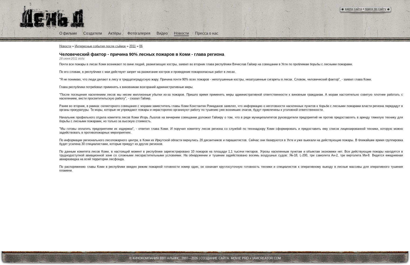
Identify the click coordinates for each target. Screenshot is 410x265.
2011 (132, 46)
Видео (162, 33)
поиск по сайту (375, 9)
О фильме (68, 33)
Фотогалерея (138, 33)
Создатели (92, 33)
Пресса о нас (206, 33)
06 (141, 46)
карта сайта (353, 9)
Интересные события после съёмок (100, 46)
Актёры (114, 33)
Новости (181, 33)
